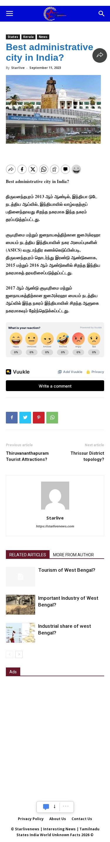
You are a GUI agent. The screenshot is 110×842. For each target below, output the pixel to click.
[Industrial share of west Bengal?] (20, 633)
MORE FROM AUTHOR (73, 554)
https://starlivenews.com (55, 526)
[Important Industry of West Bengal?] (20, 605)
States (13, 37)
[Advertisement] (55, 738)
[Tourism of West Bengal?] (20, 577)
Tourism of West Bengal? (66, 570)
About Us (57, 818)
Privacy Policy (31, 818)
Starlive (18, 67)
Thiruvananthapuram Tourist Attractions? (27, 456)
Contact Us (82, 818)
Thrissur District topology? (87, 456)
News (43, 37)
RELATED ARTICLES (27, 554)
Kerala (28, 37)
